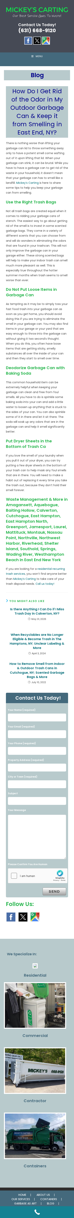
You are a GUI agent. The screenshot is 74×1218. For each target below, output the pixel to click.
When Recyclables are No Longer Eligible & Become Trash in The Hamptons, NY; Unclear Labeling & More (37, 641)
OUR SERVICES (20, 1199)
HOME (22, 1195)
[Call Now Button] (37, 1212)
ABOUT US (43, 1195)
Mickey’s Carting (27, 183)
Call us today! (45, 584)
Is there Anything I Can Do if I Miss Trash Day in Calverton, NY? (37, 611)
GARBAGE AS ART (25, 1203)
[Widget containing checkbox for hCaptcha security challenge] (37, 875)
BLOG (50, 1203)
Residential (35, 975)
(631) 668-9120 (37, 30)
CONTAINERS (48, 1199)
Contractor (35, 1101)
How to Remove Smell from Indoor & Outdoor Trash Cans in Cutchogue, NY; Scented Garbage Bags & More (37, 670)
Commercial (35, 1035)
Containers (35, 1166)
